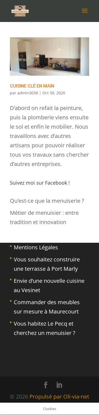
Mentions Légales (36, 247)
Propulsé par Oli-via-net (59, 396)
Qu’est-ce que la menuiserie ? (47, 200)
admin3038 (27, 92)
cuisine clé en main (32, 86)
